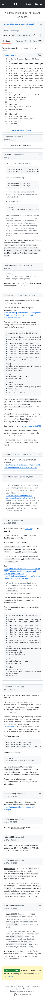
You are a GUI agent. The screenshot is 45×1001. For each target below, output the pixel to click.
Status (28, 987)
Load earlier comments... (22, 130)
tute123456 (9, 837)
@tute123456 (9, 868)
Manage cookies (28, 989)
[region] (22, 91)
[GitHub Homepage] (15, 994)
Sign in (29, 4)
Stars (37, 41)
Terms (7, 987)
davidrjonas (9, 687)
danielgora (8, 520)
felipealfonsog (10, 793)
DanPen (7, 265)
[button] (34, 35)
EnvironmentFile (10, 727)
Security (21, 987)
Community (36, 987)
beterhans (8, 137)
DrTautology (9, 155)
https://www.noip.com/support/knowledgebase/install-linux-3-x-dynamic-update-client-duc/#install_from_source (22, 315)
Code (8, 41)
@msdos (7, 283)
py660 (7, 454)
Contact (18, 989)
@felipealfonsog (17, 827)
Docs (12, 989)
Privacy (13, 987)
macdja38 (8, 295)
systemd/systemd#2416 (31, 426)
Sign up (38, 4)
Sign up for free (12, 970)
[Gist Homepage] (15, 4)
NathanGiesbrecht (11, 24)
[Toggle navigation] (3, 4)
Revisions (21, 41)
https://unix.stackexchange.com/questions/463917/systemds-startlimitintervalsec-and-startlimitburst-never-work (22, 571)
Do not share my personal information (22, 991)
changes (28, 528)
